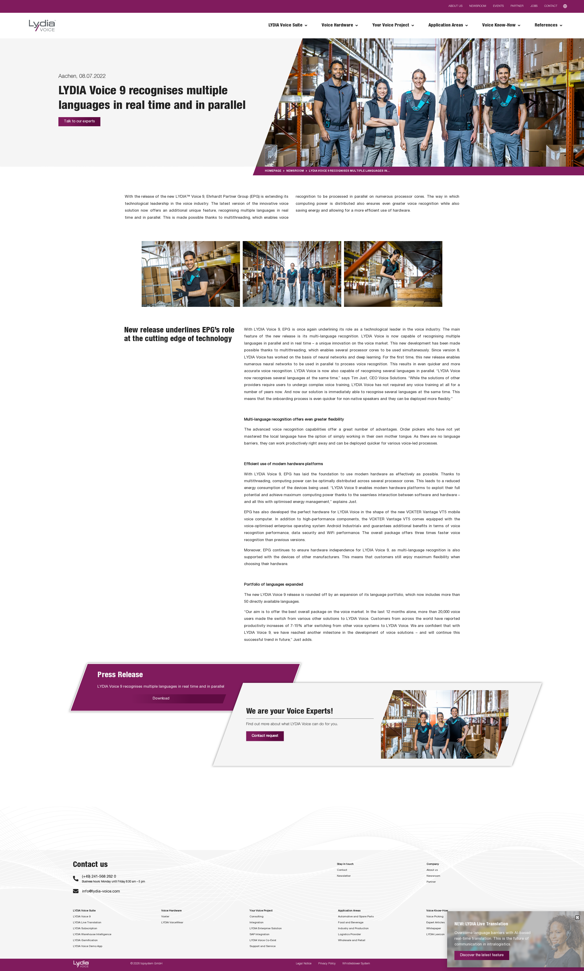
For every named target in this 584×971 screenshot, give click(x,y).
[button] (577, 918)
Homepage (273, 171)
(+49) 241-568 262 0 (99, 877)
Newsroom (295, 171)
